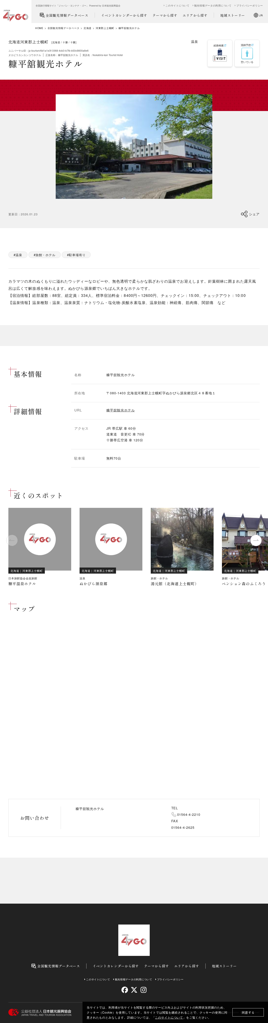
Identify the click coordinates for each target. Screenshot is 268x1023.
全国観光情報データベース (67, 15)
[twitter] (134, 990)
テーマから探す (164, 15)
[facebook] (124, 990)
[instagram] (143, 990)
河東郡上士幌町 (105, 28)
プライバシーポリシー (249, 5)
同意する (248, 1012)
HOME (39, 28)
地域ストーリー (232, 15)
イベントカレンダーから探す (124, 15)
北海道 (87, 28)
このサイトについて (169, 1017)
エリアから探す (195, 15)
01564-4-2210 (189, 814)
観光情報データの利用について (213, 5)
